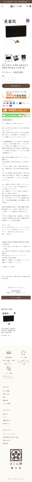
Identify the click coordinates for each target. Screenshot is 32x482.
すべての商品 (7, 403)
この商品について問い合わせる (13, 123)
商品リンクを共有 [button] (9, 267)
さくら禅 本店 (13, 478)
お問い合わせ (7, 440)
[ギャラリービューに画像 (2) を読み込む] (16, 58)
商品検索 (5, 400)
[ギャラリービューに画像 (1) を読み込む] (8, 58)
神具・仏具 (6, 394)
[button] (2, 6)
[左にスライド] (3, 58)
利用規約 (5, 443)
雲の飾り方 (6, 423)
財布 (4, 397)
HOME (3, 276)
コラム (5, 417)
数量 (3, 76)
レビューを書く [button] (16, 298)
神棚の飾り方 (7, 420)
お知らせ (5, 414)
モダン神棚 (6, 391)
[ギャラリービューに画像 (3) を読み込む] (23, 58)
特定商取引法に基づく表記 (10, 437)
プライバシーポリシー (9, 434)
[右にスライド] (29, 58)
